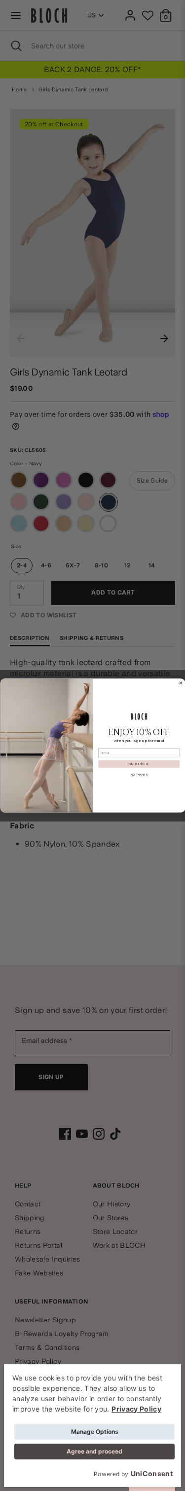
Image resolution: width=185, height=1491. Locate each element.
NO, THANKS (138, 774)
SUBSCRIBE (139, 764)
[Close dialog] (181, 683)
